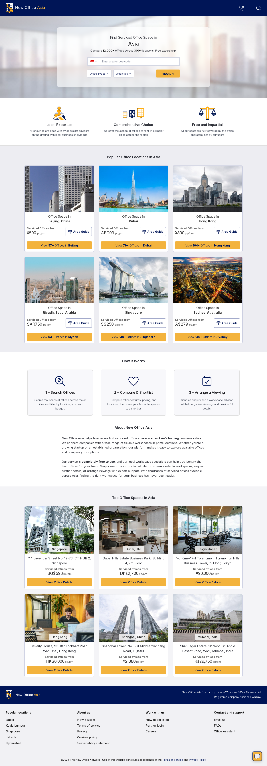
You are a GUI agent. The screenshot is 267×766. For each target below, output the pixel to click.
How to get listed (157, 720)
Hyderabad (13, 743)
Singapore (13, 731)
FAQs (217, 725)
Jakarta (11, 737)
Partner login (155, 725)
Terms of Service (172, 759)
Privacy (82, 731)
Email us (219, 720)
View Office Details (59, 582)
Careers (151, 731)
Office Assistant (224, 731)
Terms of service (88, 725)
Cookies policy (87, 737)
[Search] (258, 8)
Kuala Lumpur (15, 725)
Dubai (10, 720)
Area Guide (81, 231)
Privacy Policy (197, 759)
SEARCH (168, 73)
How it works (86, 720)
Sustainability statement (93, 743)
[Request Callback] (242, 8)
